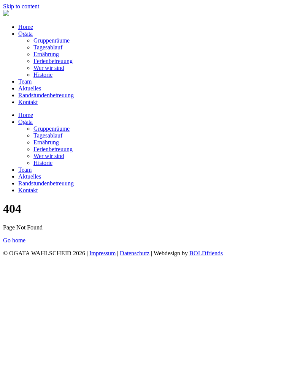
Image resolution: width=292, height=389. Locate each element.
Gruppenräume (51, 40)
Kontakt (28, 102)
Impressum (102, 253)
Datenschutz (134, 253)
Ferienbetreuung (53, 61)
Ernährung (46, 54)
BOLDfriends (206, 253)
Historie (42, 74)
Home (25, 27)
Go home (14, 240)
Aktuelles (29, 88)
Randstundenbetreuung (46, 95)
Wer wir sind (48, 68)
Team (25, 81)
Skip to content (21, 6)
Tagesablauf (47, 47)
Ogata (25, 33)
